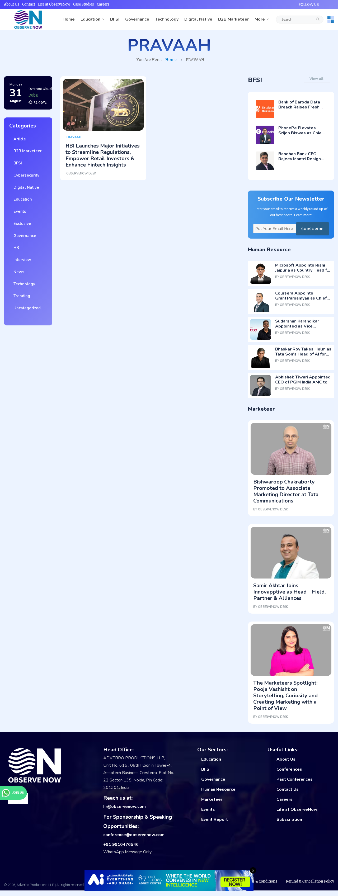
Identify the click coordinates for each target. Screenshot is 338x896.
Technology (167, 19)
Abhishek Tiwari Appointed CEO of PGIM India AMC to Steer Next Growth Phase (303, 382)
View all (317, 79)
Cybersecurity (25, 175)
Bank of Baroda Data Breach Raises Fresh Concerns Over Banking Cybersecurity (301, 109)
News (17, 271)
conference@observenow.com (134, 835)
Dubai (33, 88)
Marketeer (211, 799)
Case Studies (83, 4)
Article (18, 139)
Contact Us (287, 789)
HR (15, 247)
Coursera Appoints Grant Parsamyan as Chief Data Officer (301, 298)
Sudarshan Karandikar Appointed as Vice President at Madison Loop (302, 326)
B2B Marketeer (233, 19)
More (260, 19)
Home (69, 19)
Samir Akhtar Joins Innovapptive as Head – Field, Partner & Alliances (289, 592)
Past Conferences (294, 779)
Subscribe (312, 229)
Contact (28, 4)
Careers (103, 4)
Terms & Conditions (260, 881)
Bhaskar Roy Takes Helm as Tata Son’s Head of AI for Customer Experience (303, 354)
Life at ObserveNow (54, 4)
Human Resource (218, 789)
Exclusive (21, 223)
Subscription (289, 819)
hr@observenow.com (124, 806)
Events (18, 211)
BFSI (114, 19)
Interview (21, 259)
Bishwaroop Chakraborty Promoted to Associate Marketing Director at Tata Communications (285, 491)
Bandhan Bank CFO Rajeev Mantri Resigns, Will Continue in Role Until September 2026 (301, 161)
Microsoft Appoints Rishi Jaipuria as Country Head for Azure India (303, 270)
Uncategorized (26, 308)
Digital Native (198, 19)
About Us (11, 4)
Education (90, 19)
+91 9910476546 (121, 844)
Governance (137, 19)
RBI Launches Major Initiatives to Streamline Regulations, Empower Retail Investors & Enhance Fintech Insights (102, 155)
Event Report (214, 819)
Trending (20, 295)
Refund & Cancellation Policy (310, 881)
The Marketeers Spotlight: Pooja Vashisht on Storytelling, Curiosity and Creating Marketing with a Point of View (285, 695)
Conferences (289, 769)
